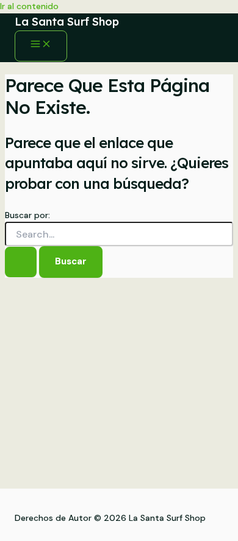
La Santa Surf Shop (67, 22)
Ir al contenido (29, 6)
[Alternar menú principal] (41, 46)
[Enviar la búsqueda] (21, 262)
